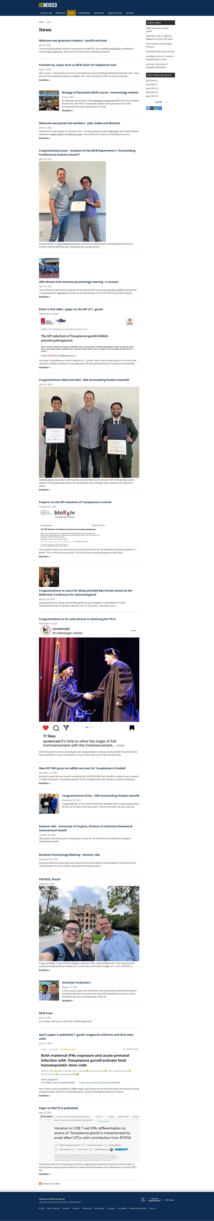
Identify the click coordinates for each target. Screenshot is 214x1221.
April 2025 (151, 96)
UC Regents (111, 1208)
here (81, 1088)
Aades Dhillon (57, 134)
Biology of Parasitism (104, 100)
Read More (46, 80)
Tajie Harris (62, 293)
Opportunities (114, 12)
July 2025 (150, 84)
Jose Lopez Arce (54, 51)
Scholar (154, 1200)
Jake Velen (114, 131)
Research (60, 12)
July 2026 (150, 80)
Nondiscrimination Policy (138, 1208)
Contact (130, 12)
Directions (66, 1208)
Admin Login (169, 1200)
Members (99, 12)
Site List (152, 1208)
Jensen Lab (46, 12)
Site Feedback (99, 1208)
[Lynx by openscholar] (145, 1199)
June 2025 (150, 88)
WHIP (119, 290)
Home (41, 22)
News (71, 12)
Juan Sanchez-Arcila (67, 243)
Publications (84, 12)
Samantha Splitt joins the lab (160, 51)
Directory (76, 1208)
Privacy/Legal (87, 1208)
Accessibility (122, 1208)
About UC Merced (53, 1208)
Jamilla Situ (115, 48)
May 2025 (150, 92)
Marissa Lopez (75, 134)
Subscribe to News (51, 1183)
